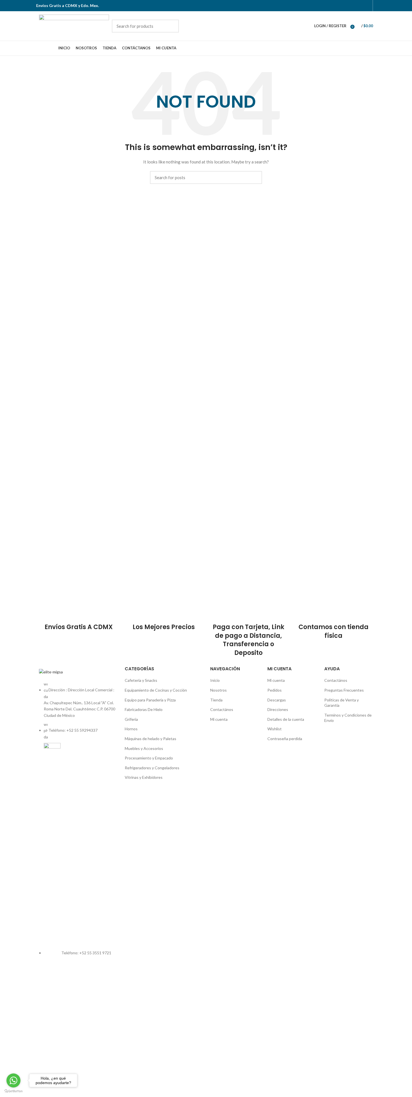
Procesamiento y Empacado (149, 758)
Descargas (276, 700)
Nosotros (218, 690)
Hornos (131, 728)
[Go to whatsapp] (13, 1080)
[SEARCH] (171, 26)
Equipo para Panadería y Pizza (150, 700)
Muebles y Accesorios (144, 748)
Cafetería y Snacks (141, 680)
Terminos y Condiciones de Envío (348, 718)
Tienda (216, 700)
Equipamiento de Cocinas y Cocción (156, 690)
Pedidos (274, 690)
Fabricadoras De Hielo (144, 709)
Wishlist (274, 728)
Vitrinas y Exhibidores (144, 777)
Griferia (131, 719)
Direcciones (277, 709)
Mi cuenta (219, 719)
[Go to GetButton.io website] (13, 1091)
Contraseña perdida (284, 738)
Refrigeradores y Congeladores (152, 767)
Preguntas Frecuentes (344, 690)
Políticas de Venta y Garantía (341, 703)
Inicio (215, 680)
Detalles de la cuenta (285, 719)
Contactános (221, 709)
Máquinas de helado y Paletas (150, 738)
